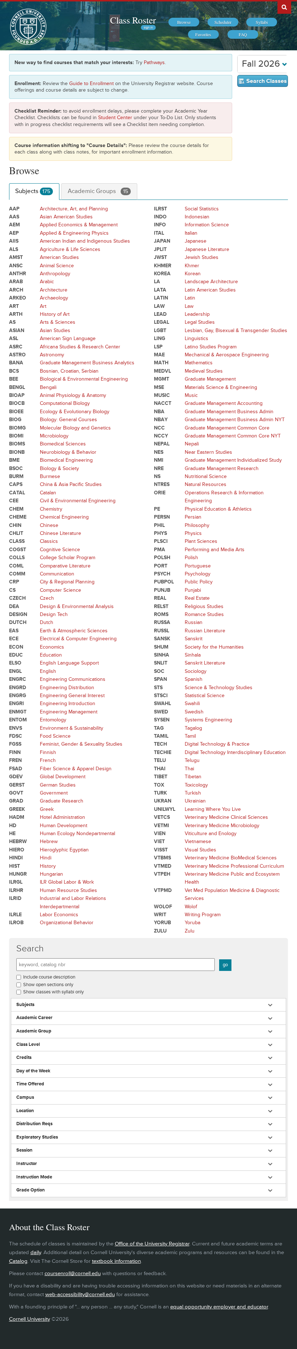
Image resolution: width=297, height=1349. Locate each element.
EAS (13, 631)
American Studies (59, 257)
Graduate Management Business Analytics (87, 363)
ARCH (16, 290)
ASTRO (17, 355)
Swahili (192, 703)
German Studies (58, 785)
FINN (15, 752)
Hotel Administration (62, 817)
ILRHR (16, 890)
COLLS (17, 557)
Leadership (197, 314)
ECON (16, 647)
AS (12, 322)
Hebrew (49, 841)
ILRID (15, 898)
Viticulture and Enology (211, 833)
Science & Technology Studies (218, 687)
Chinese (49, 525)
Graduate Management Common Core (227, 428)
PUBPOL (164, 582)
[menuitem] (183, 22)
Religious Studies (204, 606)
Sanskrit (193, 639)
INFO (160, 225)
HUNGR (18, 874)
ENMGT (17, 712)
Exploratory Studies (37, 1137)
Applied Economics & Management (79, 225)
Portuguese (198, 566)
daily (35, 1252)
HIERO (16, 850)
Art (43, 306)
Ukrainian (195, 801)
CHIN (15, 525)
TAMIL (161, 736)
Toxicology (196, 785)
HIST (14, 866)
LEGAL (161, 322)
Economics (52, 647)
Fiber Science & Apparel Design (76, 769)
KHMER (162, 266)
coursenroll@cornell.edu (73, 1273)
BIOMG (17, 428)
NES (158, 452)
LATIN (161, 298)
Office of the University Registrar (152, 1243)
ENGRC (17, 679)
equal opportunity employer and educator (219, 1306)
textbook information (116, 1261)
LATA (160, 290)
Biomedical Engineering (66, 460)
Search (30, 948)
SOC (159, 671)
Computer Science (60, 590)
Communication (57, 574)
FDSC (15, 736)
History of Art (55, 314)
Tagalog (193, 728)
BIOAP (17, 395)
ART (14, 306)
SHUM (161, 647)
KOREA (162, 274)
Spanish (193, 679)
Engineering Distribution (67, 687)
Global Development (62, 777)
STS (158, 687)
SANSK (162, 639)
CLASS (17, 541)
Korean (193, 274)
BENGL (17, 387)
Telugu (192, 760)
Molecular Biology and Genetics (75, 428)
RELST (161, 606)
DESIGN (18, 614)
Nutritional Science (206, 476)
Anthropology (55, 274)
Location (25, 1111)
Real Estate (197, 598)
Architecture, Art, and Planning (74, 209)
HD (12, 825)
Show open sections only (48, 985)
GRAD (16, 801)
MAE (159, 355)
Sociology (195, 671)
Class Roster (133, 20)
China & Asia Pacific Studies (71, 484)
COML (16, 566)
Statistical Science (205, 695)
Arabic (47, 281)
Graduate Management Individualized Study (233, 460)
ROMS (161, 614)
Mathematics (199, 363)
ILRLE (15, 915)
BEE (13, 379)
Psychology (197, 574)
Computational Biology (65, 403)
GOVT (16, 793)
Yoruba (192, 922)
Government (54, 793)
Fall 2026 (262, 64)
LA (157, 281)
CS (12, 590)
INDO (160, 217)
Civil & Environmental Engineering (78, 501)
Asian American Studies (66, 217)
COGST (17, 549)
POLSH (162, 557)
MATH (161, 363)
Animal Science (57, 266)
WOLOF (163, 907)
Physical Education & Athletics (218, 509)
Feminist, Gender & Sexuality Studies (81, 744)
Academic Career (34, 1018)
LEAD (160, 314)
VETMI (161, 825)
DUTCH (17, 622)
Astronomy (52, 355)
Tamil (190, 736)
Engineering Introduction (67, 703)
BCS (14, 371)
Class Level (28, 1044)
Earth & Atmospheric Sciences (74, 631)
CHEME (17, 517)
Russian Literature (205, 631)
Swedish (194, 712)
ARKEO (17, 298)
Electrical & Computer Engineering (78, 639)
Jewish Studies (201, 257)
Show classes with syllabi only (53, 992)
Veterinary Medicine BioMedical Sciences (231, 858)
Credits (24, 1057)
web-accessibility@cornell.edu (80, 1294)
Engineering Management (68, 712)
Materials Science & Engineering (221, 387)
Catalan (48, 493)
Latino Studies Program (211, 347)
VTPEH (162, 874)
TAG (159, 728)
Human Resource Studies (68, 890)
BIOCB (17, 403)
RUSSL (161, 631)
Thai (189, 769)
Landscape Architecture (211, 281)
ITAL (159, 233)
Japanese (195, 241)
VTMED (162, 866)
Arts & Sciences (57, 322)
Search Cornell (284, 7)
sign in (148, 27)
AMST (16, 257)
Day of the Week (33, 1071)
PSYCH (162, 574)
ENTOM (18, 720)
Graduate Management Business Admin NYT (235, 419)
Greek (47, 809)
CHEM (16, 509)
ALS (13, 249)
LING (159, 338)
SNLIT (160, 663)
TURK (160, 793)
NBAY (161, 419)
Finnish (48, 752)
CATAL (17, 493)
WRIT (160, 915)
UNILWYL (164, 809)
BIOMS (17, 444)
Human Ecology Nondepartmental (77, 833)
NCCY (161, 436)
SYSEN (162, 720)
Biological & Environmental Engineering (84, 379)
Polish (191, 557)
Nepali (192, 444)
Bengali (48, 387)
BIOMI (16, 436)
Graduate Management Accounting (224, 403)
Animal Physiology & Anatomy (73, 395)
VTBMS (162, 858)
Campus (25, 1097)
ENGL (15, 671)
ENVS (15, 728)
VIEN (160, 833)
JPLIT (160, 249)
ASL (13, 338)
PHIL (159, 525)
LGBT (160, 330)
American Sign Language (68, 338)
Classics (49, 541)
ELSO (15, 663)
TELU (160, 760)
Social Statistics (202, 209)
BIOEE (16, 412)
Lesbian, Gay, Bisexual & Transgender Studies (236, 330)
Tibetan (193, 777)
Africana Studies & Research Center (80, 347)
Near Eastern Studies (208, 452)
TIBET (160, 777)
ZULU (160, 931)
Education (51, 655)
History (48, 866)
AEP (14, 233)
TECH (160, 744)
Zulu (189, 931)
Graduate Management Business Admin (229, 412)
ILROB (16, 922)
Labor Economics (59, 915)
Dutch (46, 622)
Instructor (26, 1163)
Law (189, 306)
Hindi (45, 858)
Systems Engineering (208, 720)
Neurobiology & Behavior (68, 452)
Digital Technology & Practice (217, 744)
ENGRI (16, 703)
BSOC (16, 468)
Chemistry (51, 509)
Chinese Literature (60, 533)
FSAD (15, 769)
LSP (158, 347)
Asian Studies (55, 330)
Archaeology (54, 298)
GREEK (17, 809)
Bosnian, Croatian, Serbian (69, 371)
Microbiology (54, 436)
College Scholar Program (67, 557)
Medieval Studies (204, 371)
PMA (159, 549)
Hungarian (51, 874)
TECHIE (162, 752)
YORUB (162, 922)
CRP (14, 582)
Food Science (55, 736)
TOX (159, 785)
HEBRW (18, 841)
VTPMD (163, 890)
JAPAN (162, 241)
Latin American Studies (210, 290)
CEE (13, 501)
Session (24, 1150)
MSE (159, 387)
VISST (161, 850)
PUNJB (162, 590)
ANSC (16, 266)
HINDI (16, 858)
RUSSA (162, 622)
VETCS (162, 817)
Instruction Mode (34, 1177)
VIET (159, 841)
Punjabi (193, 590)
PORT (160, 566)
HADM (16, 817)
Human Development (63, 825)
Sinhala (193, 655)
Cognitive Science (60, 549)
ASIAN (16, 330)
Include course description (49, 977)
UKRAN (162, 801)
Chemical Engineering (64, 517)
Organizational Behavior (66, 922)
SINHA (161, 655)
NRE (159, 468)
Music (191, 395)
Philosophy (197, 525)
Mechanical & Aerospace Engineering (227, 355)
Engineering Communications (72, 679)
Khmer (192, 266)
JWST (160, 257)
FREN (15, 760)
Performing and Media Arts (214, 549)
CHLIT (16, 533)
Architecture (53, 290)
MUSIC (162, 395)
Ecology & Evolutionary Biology (74, 412)
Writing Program (203, 915)
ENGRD (17, 687)
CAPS (15, 484)
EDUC (16, 655)
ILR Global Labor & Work (67, 882)
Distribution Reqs (34, 1124)
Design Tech (54, 614)
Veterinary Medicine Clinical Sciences (226, 817)
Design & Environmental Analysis (77, 606)
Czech (47, 598)
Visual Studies (200, 850)
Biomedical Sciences (63, 444)
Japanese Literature (207, 249)
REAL (160, 598)
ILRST (160, 209)
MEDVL (162, 371)
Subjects (32, 191)
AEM (14, 225)
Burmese (50, 476)
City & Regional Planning (67, 582)
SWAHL (162, 703)
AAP (14, 209)
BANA (16, 363)
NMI (158, 460)
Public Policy (199, 582)
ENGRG (17, 695)
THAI (160, 769)
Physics (193, 533)
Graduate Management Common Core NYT (233, 436)
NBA (159, 412)
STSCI (161, 695)
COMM (17, 574)
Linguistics (196, 338)
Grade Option (30, 1190)
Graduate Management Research (222, 468)
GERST (17, 785)
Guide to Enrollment (91, 83)
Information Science (207, 225)
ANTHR (17, 274)
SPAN (160, 679)
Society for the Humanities (214, 647)
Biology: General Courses (68, 419)
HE (12, 833)
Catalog (18, 1261)
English (48, 671)
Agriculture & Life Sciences (70, 249)
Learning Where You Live (213, 809)
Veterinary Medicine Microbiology (222, 825)
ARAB (16, 281)
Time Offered (30, 1084)
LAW (159, 306)
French (48, 760)
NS (157, 476)
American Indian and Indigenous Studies (85, 241)
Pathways (154, 62)
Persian (193, 517)
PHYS (160, 533)
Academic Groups (98, 191)
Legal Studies (200, 322)
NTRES (162, 484)
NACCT (162, 403)
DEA (14, 606)
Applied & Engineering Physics (74, 233)
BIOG (15, 419)
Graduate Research (61, 801)
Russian (193, 622)
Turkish (193, 793)
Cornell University (29, 1319)
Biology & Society (59, 468)
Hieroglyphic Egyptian (64, 850)
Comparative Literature (65, 566)
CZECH (17, 598)
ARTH (15, 314)
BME (14, 460)
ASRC (15, 347)
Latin (190, 298)
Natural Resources (205, 484)
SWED (161, 712)
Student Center (115, 117)
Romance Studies (204, 614)
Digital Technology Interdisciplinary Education (235, 752)
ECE (13, 639)
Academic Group (33, 1031)
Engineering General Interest (72, 695)
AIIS (13, 241)
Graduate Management (210, 379)
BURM (16, 476)
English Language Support (69, 663)
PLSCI (161, 541)
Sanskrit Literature (205, 663)
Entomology (53, 720)
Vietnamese (198, 841)
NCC (159, 428)
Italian (191, 233)
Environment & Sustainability (71, 728)
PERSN (162, 517)
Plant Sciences (201, 541)
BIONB (17, 452)
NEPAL (162, 444)
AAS (14, 217)
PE (157, 509)
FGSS (15, 744)
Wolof (191, 907)
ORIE (160, 493)
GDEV (16, 777)
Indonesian (197, 217)
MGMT (161, 379)
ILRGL (15, 882)
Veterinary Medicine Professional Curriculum (234, 866)
